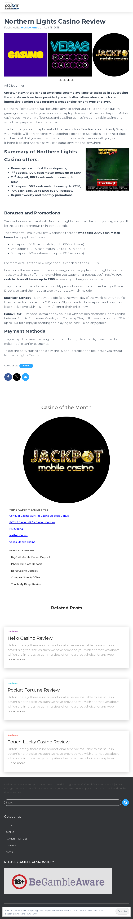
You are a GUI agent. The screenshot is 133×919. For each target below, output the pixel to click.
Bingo (9, 825)
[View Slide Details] (23, 55)
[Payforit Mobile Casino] (13, 6)
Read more (16, 659)
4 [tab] (72, 80)
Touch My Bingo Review (26, 584)
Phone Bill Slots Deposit (26, 564)
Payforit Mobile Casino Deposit (30, 557)
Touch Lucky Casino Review (39, 742)
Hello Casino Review (30, 638)
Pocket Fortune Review (34, 690)
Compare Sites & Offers (25, 577)
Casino (10, 832)
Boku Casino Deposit (24, 570)
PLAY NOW (31, 913)
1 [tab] (60, 80)
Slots (9, 852)
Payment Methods (16, 838)
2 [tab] (64, 80)
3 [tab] (68, 80)
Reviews (26, 366)
